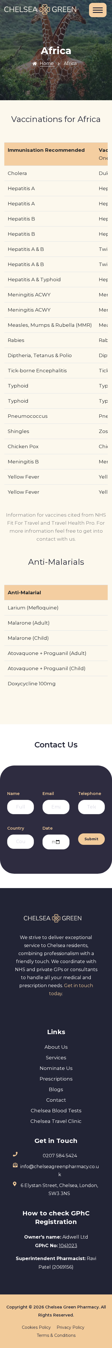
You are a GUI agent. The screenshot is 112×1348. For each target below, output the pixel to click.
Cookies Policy (36, 1327)
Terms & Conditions (56, 1335)
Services (56, 1057)
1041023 (68, 1245)
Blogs (56, 1089)
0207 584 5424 (60, 1155)
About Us (56, 1047)
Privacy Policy (70, 1327)
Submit (91, 839)
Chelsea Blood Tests (56, 1110)
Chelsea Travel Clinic (56, 1121)
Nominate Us (56, 1068)
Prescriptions (56, 1079)
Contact (56, 1100)
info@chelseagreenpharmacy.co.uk (59, 1170)
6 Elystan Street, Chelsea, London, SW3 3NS (59, 1189)
